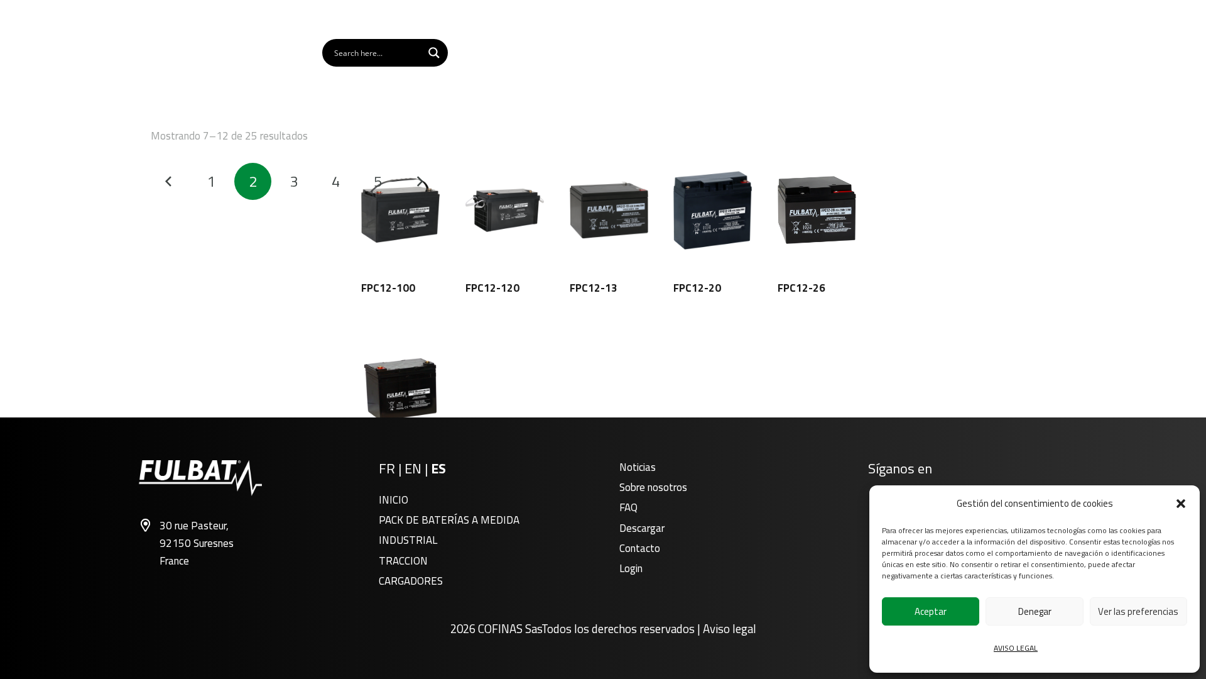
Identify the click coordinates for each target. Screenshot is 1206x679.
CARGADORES (411, 581)
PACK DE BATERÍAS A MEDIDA (449, 520)
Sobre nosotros (653, 487)
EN (413, 468)
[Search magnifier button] (434, 53)
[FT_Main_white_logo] (196, 53)
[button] (1181, 503)
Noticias (637, 467)
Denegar (1034, 611)
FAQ (628, 507)
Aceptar (931, 611)
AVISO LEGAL (1016, 648)
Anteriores (169, 182)
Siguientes (419, 182)
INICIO (393, 500)
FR (387, 468)
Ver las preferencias (1138, 611)
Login (631, 568)
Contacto (639, 548)
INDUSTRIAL (408, 540)
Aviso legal (729, 629)
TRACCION (403, 561)
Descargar (642, 528)
